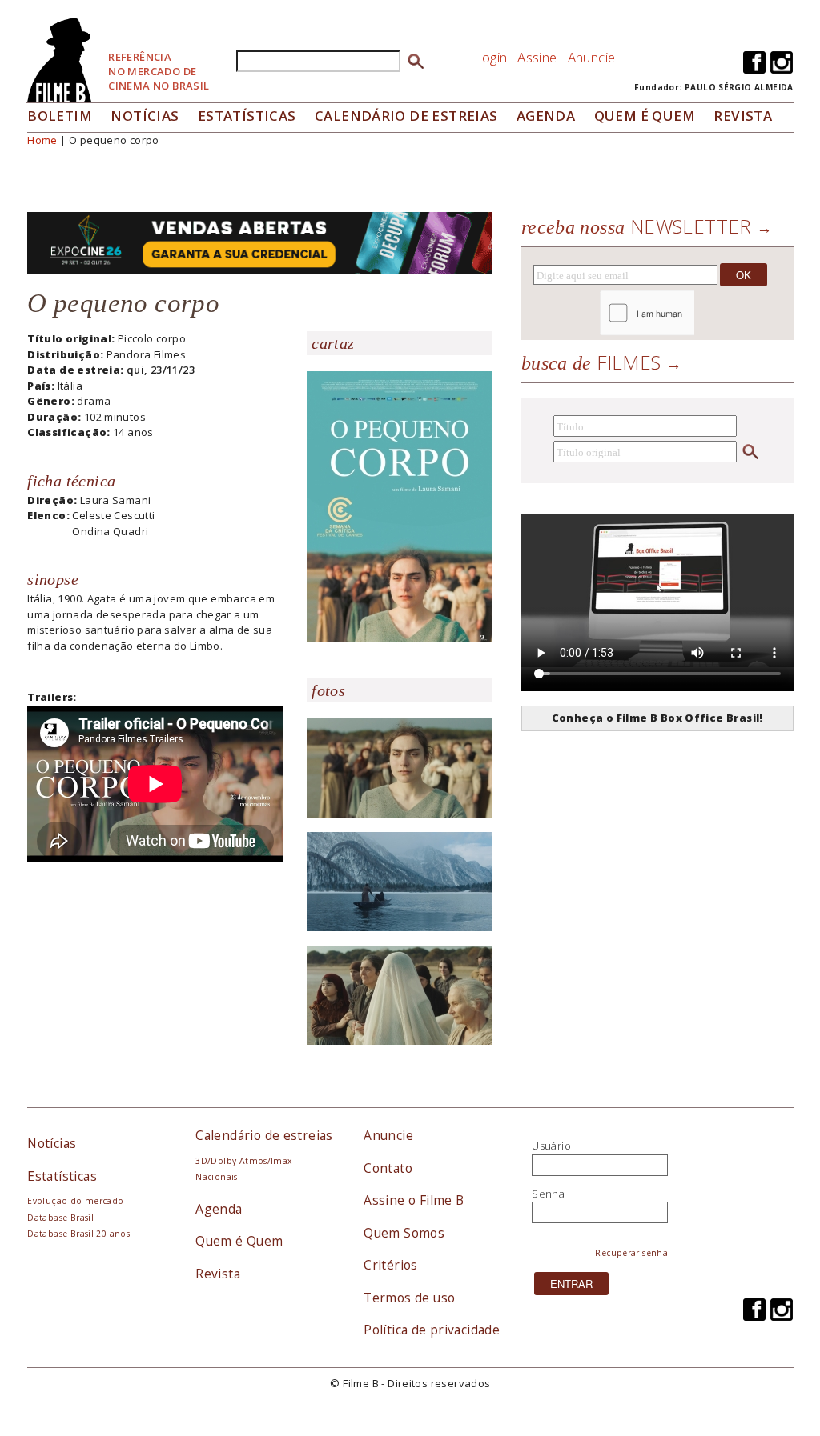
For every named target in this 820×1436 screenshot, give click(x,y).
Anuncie (592, 57)
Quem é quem (644, 115)
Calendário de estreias (264, 1135)
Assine (537, 57)
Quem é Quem (239, 1241)
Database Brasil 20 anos (78, 1233)
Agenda (546, 115)
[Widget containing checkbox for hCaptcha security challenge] (691, 313)
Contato (388, 1168)
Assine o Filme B (414, 1200)
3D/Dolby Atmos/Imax (243, 1160)
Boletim (59, 115)
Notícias (145, 115)
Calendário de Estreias (406, 115)
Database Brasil (60, 1217)
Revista (742, 115)
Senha (548, 1193)
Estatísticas (247, 115)
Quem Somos (404, 1233)
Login (490, 57)
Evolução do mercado (75, 1200)
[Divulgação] (400, 505)
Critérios (391, 1265)
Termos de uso (409, 1297)
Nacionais (216, 1176)
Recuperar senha (631, 1252)
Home (42, 140)
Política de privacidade (432, 1329)
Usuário (551, 1145)
